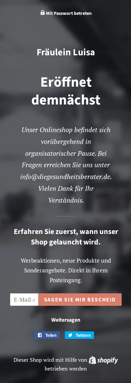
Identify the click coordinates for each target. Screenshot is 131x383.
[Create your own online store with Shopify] (103, 359)
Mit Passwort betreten (68, 13)
